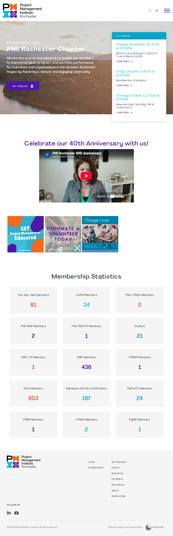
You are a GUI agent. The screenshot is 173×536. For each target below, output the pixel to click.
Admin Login (119, 496)
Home (91, 462)
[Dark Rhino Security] (154, 527)
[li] (9, 512)
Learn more (122, 61)
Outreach (117, 479)
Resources (118, 485)
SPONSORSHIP (96, 468)
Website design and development (125, 527)
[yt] (16, 512)
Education (117, 474)
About (115, 491)
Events (116, 468)
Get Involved (20, 86)
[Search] (150, 10)
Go (165, 14)
